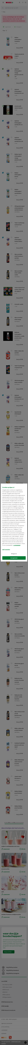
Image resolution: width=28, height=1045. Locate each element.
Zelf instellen (6, 549)
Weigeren (14, 553)
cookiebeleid (16, 545)
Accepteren (14, 558)
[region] (14, 522)
